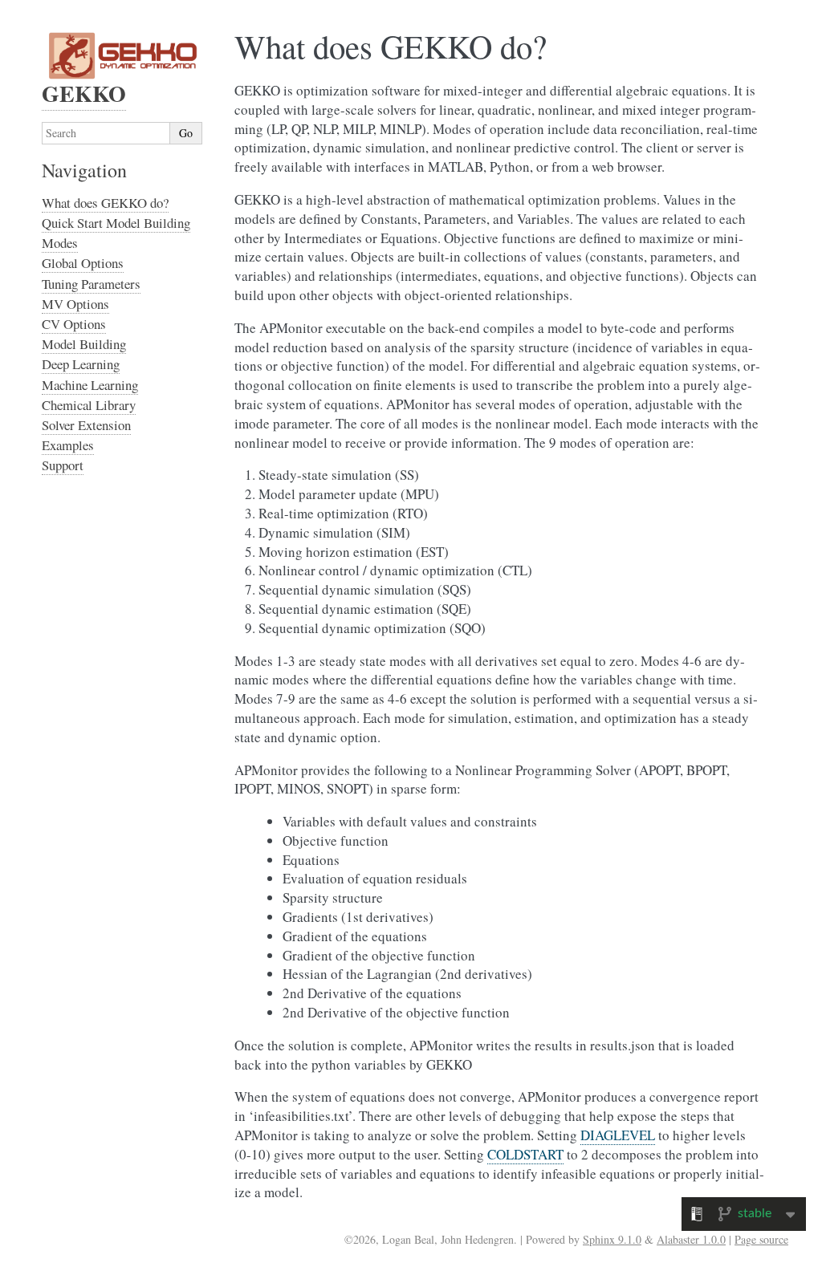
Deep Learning (81, 364)
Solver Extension (86, 425)
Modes (60, 242)
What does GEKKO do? (105, 202)
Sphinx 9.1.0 (612, 1239)
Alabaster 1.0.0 (691, 1239)
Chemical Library (89, 405)
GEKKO (84, 93)
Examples (68, 445)
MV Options (75, 303)
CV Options (74, 324)
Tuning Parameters (91, 283)
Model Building (84, 344)
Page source (761, 1239)
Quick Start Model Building (116, 222)
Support (62, 465)
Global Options (83, 263)
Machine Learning (90, 385)
